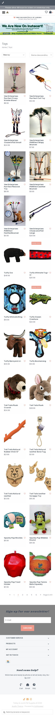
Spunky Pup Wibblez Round (39, 539)
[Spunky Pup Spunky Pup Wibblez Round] (40, 520)
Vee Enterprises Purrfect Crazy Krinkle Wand (11, 98)
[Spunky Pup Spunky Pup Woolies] (14, 520)
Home (4, 47)
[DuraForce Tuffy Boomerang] (40, 343)
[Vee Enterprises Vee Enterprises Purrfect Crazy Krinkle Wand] (14, 78)
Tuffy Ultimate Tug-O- (39, 274)
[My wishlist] (46, 12)
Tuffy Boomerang (38, 361)
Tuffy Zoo (8, 273)
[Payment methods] (8, 661)
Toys (10, 47)
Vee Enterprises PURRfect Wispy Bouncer (37, 142)
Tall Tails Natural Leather (12, 495)
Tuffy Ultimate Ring (13, 317)
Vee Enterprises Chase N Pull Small (12, 141)
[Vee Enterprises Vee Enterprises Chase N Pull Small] (14, 122)
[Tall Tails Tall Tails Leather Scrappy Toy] (40, 476)
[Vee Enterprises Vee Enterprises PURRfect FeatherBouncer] (14, 211)
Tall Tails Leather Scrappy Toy (38, 495)
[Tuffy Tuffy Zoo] (14, 255)
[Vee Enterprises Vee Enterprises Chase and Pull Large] (40, 211)
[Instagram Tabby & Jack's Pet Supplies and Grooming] (30, 699)
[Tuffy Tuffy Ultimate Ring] (14, 299)
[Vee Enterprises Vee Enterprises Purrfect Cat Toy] (40, 78)
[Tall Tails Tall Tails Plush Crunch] (14, 387)
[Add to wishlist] (24, 96)
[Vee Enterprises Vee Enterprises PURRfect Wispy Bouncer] (40, 122)
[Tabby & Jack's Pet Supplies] (7, 12)
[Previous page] (10, 595)
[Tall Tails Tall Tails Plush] (40, 387)
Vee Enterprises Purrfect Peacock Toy (12, 186)
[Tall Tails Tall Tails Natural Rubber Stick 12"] (14, 431)
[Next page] (41, 595)
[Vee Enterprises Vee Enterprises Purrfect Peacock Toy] (14, 166)
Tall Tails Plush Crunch (11, 406)
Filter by (6, 55)
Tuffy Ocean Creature (35, 318)
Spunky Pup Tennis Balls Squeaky (38, 583)
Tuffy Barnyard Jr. (12, 361)
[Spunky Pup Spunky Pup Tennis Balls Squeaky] (40, 564)
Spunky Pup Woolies (13, 538)
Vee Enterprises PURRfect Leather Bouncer (37, 186)
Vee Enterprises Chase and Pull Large (37, 231)
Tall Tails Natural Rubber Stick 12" (12, 450)
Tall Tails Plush (36, 405)
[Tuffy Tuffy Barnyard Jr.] (14, 343)
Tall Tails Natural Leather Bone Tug (38, 450)
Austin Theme (17, 706)
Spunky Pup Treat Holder (12, 583)
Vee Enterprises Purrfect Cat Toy (37, 97)
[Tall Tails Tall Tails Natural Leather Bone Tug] (40, 431)
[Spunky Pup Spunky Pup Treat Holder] (14, 564)
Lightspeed (38, 706)
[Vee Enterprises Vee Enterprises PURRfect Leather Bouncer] (40, 166)
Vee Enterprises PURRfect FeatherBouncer (11, 231)
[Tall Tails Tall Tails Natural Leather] (14, 476)
